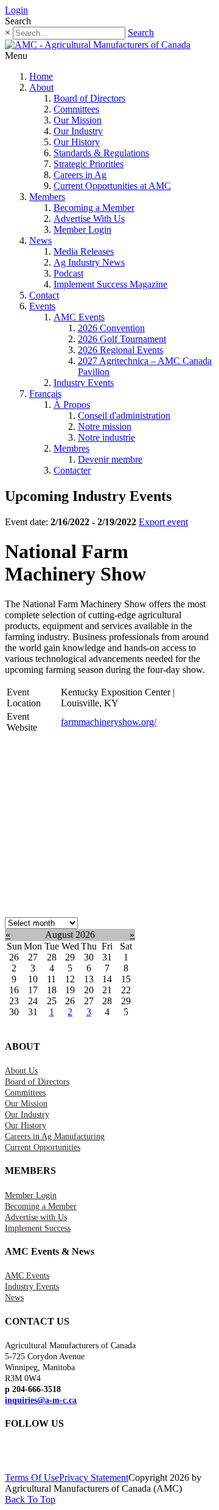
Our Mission (78, 120)
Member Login (82, 229)
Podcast (68, 273)
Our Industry (78, 131)
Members (47, 196)
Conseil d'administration (124, 415)
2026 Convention (111, 328)
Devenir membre (110, 459)
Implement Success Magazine (110, 284)
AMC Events (79, 317)
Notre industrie (106, 437)
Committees (76, 109)
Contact (44, 295)
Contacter (72, 470)
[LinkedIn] (14, 1455)
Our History (77, 142)
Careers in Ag (80, 175)
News (40, 240)
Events (42, 306)
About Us (21, 1070)
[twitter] (8, 1455)
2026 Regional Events (120, 350)
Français (45, 393)
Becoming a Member (94, 207)
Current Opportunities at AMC (112, 186)
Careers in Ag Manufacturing (55, 1136)
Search (141, 32)
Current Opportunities (42, 1147)
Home (41, 76)
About (41, 87)
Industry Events (84, 383)
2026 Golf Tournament (122, 339)
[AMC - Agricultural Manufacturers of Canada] (97, 45)
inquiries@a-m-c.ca (41, 1400)
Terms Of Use (32, 1477)
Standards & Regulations (101, 153)
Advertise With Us (89, 218)
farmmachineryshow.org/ (108, 722)
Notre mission (104, 426)
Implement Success (38, 1228)
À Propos (72, 404)
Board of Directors (89, 98)
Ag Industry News (89, 262)
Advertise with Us (36, 1217)
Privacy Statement (93, 1477)
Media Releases (84, 251)
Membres (71, 448)
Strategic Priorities (88, 164)
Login (16, 10)
